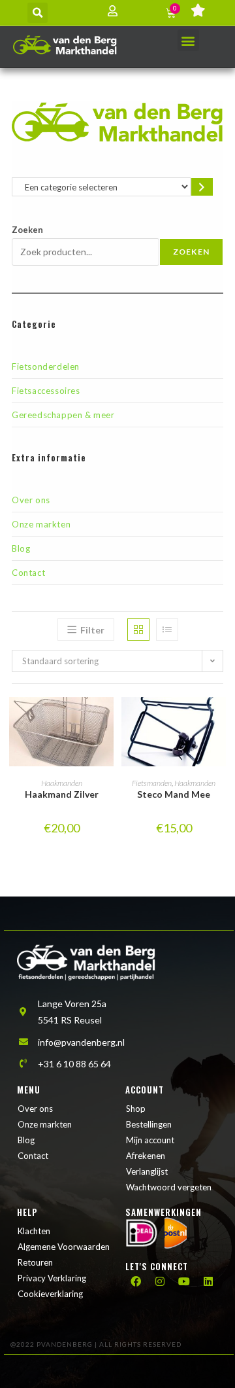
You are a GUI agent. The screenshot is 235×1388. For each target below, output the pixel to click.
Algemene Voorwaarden (64, 1246)
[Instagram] (159, 1281)
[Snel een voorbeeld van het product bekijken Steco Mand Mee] (219, 720)
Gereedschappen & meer (63, 415)
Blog (21, 548)
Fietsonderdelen (46, 366)
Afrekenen (145, 1155)
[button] (37, 13)
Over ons (31, 500)
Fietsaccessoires (46, 390)
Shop (136, 1108)
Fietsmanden (152, 783)
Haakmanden (61, 783)
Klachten (34, 1231)
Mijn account (150, 1140)
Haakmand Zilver (62, 794)
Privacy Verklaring (52, 1278)
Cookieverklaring (50, 1294)
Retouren (35, 1262)
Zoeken (27, 229)
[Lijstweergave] (167, 629)
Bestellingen (149, 1124)
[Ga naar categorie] (202, 186)
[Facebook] (135, 1281)
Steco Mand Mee (173, 794)
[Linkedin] (208, 1281)
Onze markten (41, 524)
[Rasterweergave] (138, 629)
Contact (28, 572)
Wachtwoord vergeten (169, 1187)
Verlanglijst (147, 1171)
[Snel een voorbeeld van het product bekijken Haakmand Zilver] (107, 720)
